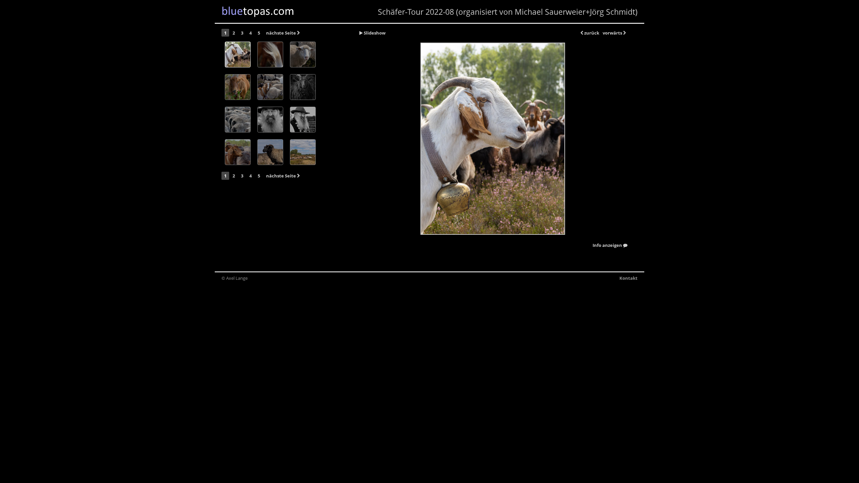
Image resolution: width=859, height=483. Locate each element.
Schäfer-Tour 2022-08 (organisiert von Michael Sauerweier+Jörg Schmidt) (508, 11)
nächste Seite (281, 33)
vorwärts (613, 33)
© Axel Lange (234, 278)
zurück (591, 33)
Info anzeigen (608, 245)
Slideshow (374, 33)
